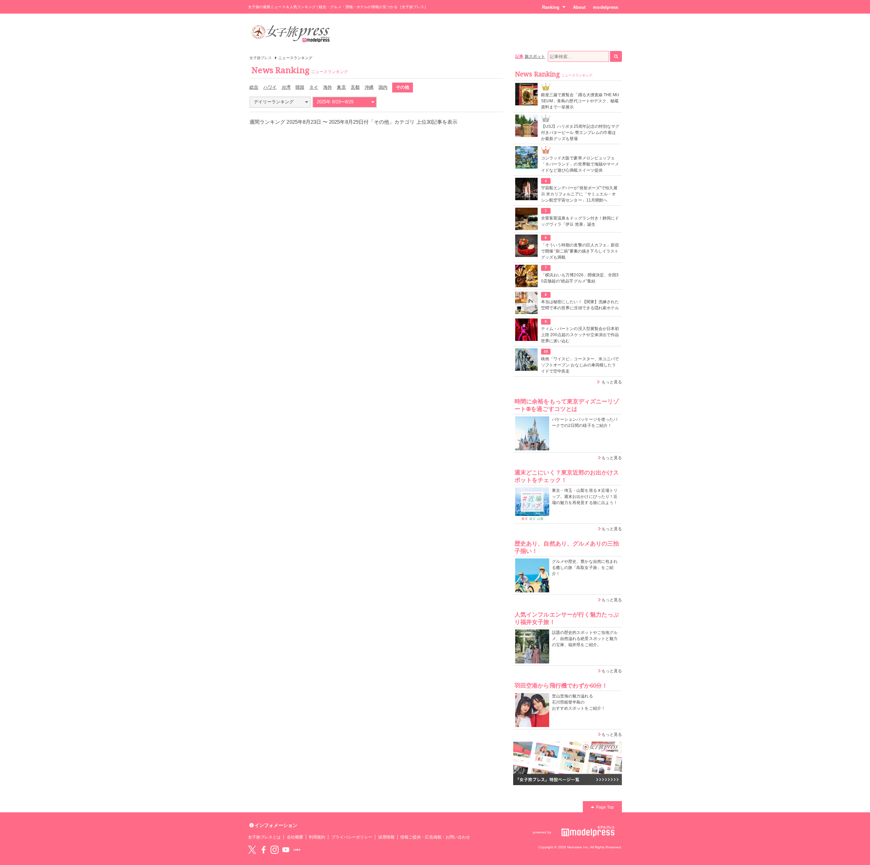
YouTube (286, 850)
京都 (355, 87)
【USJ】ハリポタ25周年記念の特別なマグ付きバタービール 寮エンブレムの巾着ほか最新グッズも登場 (580, 132)
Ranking (550, 7)
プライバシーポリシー (351, 837)
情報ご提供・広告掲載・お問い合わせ (435, 837)
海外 (327, 87)
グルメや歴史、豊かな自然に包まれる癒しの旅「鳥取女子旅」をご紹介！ (584, 567)
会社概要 (295, 837)
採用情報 (386, 837)
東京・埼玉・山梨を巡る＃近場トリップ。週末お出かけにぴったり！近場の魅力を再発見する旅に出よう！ (584, 496)
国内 (383, 87)
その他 (402, 87)
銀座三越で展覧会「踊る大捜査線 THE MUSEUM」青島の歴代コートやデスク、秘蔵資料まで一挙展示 (580, 100)
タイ (313, 87)
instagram (275, 850)
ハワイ (270, 87)
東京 (341, 87)
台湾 (286, 87)
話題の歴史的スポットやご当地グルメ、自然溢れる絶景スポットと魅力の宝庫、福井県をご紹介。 (584, 638)
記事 (519, 56)
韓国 (299, 87)
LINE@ (297, 850)
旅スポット (535, 56)
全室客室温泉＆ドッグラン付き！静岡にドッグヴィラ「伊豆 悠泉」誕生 (580, 221)
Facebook (263, 850)
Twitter (252, 850)
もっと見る (612, 382)
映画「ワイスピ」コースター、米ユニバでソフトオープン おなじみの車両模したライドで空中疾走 (580, 365)
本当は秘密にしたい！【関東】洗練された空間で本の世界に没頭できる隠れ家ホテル (580, 304)
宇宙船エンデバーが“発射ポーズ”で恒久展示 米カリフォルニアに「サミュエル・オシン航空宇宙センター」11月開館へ (579, 194)
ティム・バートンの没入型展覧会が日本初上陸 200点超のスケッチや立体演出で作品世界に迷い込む (580, 334)
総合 (253, 87)
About (579, 7)
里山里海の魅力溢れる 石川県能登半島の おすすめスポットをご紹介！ (578, 702)
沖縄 (369, 87)
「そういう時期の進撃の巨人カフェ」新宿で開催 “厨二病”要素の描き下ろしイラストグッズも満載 (580, 251)
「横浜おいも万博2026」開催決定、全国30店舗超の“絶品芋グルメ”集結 (580, 278)
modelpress (605, 7)
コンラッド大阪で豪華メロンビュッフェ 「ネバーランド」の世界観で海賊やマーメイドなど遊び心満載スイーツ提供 (580, 164)
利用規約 (317, 837)
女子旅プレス (260, 58)
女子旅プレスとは (264, 837)
